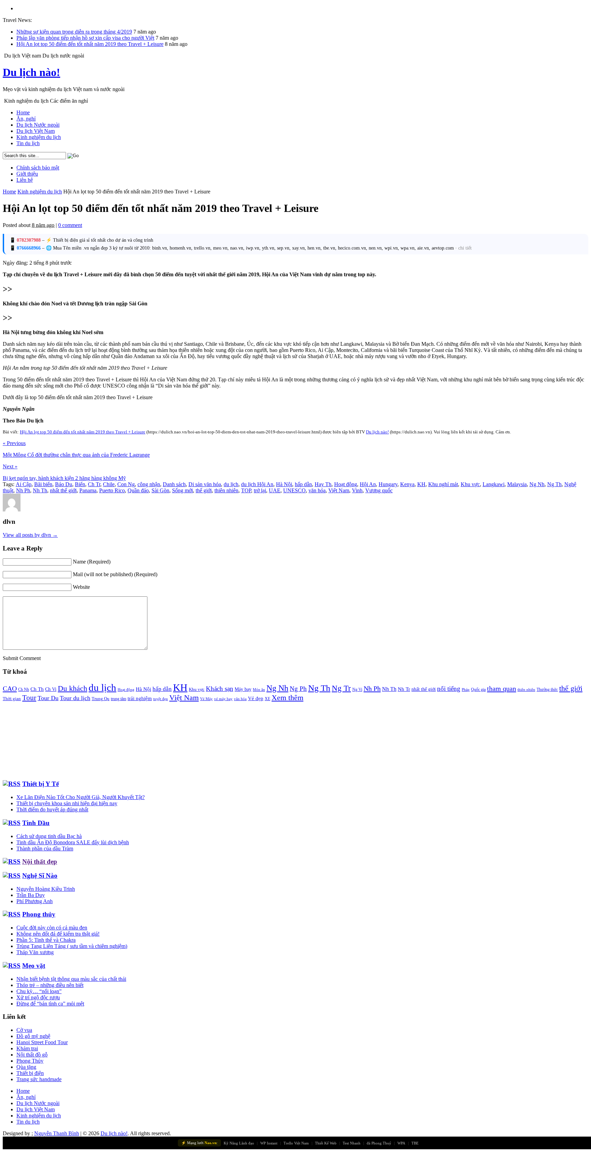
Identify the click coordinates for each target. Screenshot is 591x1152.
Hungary (388, 484)
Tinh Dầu (36, 822)
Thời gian (12, 698)
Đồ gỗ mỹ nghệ (33, 1036)
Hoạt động (345, 484)
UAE (274, 490)
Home (23, 112)
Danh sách (174, 484)
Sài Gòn (160, 490)
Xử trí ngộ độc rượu (38, 997)
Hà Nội (284, 484)
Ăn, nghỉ (26, 119)
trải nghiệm (140, 698)
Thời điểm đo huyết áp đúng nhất (52, 809)
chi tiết (465, 248)
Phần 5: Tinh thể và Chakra (46, 940)
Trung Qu (100, 698)
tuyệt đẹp (160, 699)
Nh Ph (23, 490)
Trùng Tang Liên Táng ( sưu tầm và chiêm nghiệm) (71, 946)
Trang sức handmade (39, 1079)
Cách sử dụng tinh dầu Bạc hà (49, 836)
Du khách (72, 688)
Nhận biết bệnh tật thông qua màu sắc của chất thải (71, 979)
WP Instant (268, 1143)
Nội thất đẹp (39, 861)
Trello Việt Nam (296, 1143)
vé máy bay (223, 699)
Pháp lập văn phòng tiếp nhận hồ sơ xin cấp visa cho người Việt (85, 38)
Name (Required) (91, 562)
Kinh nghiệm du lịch (38, 137)
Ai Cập (23, 484)
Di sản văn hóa (204, 484)
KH (421, 484)
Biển (80, 484)
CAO (10, 688)
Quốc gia (478, 689)
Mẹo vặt (33, 965)
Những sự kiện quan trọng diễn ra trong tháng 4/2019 (74, 32)
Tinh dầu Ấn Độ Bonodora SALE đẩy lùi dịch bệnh (72, 842)
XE (267, 698)
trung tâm (118, 699)
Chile (109, 484)
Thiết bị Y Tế (40, 783)
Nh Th (40, 490)
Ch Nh (23, 689)
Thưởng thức (547, 689)
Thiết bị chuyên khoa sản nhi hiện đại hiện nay (66, 803)
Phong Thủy (29, 1061)
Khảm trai (27, 1048)
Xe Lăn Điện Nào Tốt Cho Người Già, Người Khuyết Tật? (80, 797)
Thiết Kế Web (326, 1143)
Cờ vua (24, 1030)
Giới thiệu (27, 174)
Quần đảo (138, 490)
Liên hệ (24, 180)
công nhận (148, 484)
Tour (29, 698)
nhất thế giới (63, 490)
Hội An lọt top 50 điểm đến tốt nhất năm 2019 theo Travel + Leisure (89, 44)
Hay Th (323, 484)
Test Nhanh (351, 1143)
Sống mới (182, 490)
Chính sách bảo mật (37, 167)
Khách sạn (219, 688)
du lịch (231, 484)
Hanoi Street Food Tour (42, 1042)
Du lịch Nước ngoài (38, 125)
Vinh (357, 490)
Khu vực (470, 484)
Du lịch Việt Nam (35, 131)
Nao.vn (210, 1143)
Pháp (466, 689)
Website (81, 587)
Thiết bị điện (30, 1073)
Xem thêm (287, 697)
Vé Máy (206, 699)
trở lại (260, 490)
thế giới (204, 490)
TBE (415, 1143)
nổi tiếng (448, 688)
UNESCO (294, 490)
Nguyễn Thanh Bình (56, 1133)
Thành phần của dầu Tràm (44, 848)
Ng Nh (536, 484)
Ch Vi (50, 689)
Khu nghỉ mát (443, 484)
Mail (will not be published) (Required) (115, 574)
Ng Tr (341, 688)
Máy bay (243, 689)
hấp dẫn (303, 484)
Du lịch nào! (31, 72)
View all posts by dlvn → (30, 535)
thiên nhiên (226, 490)
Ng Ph (298, 688)
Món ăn (259, 690)
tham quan (501, 688)
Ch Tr (94, 484)
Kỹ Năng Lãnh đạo (239, 1143)
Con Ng (126, 484)
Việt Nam (338, 490)
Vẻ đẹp (255, 698)
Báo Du (63, 484)
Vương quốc (379, 490)
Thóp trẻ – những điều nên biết (49, 985)
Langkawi (493, 484)
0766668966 (29, 248)
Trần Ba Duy (30, 895)
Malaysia (517, 484)
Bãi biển (43, 484)
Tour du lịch (75, 698)
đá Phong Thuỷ (379, 1143)
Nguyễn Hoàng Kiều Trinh (45, 889)
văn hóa (317, 490)
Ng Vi (357, 689)
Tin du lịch (28, 143)
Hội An (368, 484)
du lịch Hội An (257, 484)
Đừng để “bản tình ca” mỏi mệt (50, 1004)
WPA (401, 1143)
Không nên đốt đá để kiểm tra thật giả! (58, 934)
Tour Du (48, 698)
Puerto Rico (112, 490)
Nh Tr (404, 689)
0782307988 (29, 240)
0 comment (70, 225)
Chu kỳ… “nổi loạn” (39, 991)
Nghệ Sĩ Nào (39, 875)
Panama (87, 490)
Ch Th (37, 689)
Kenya (407, 484)
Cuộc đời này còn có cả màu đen (51, 928)
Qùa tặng (26, 1067)
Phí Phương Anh (34, 901)
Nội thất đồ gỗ (32, 1055)
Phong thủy (38, 914)
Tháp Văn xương (35, 952)
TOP (246, 490)
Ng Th (554, 484)
